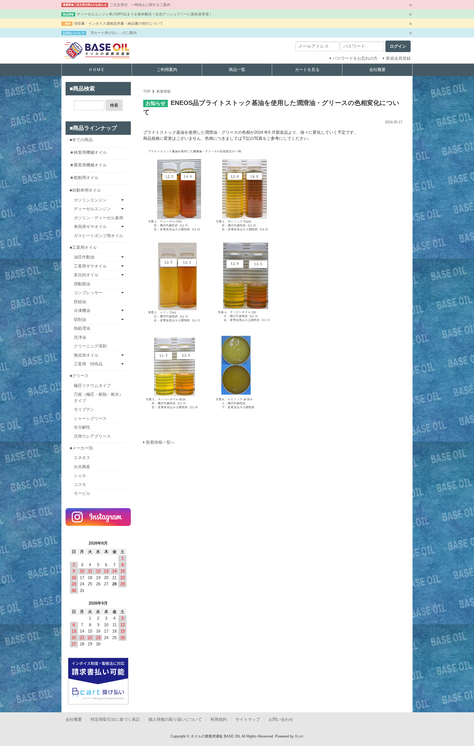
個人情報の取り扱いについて (175, 719)
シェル (80, 475)
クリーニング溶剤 (90, 346)
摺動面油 (82, 283)
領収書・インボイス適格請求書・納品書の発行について (118, 23)
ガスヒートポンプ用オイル (98, 235)
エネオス (82, 457)
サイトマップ (247, 719)
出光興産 (82, 466)
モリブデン (84, 409)
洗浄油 (80, 337)
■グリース (79, 375)
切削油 (80, 319)
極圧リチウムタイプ (92, 385)
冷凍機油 (82, 310)
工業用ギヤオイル (90, 266)
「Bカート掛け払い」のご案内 (112, 33)
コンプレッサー (88, 292)
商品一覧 (237, 69)
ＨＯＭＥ (96, 69)
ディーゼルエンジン (92, 208)
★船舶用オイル (84, 177)
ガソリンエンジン (90, 200)
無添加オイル (86, 355)
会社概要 (377, 69)
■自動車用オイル (85, 190)
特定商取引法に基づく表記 (115, 719)
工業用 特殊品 (88, 363)
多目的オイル (86, 274)
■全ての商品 (81, 139)
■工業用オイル (83, 247)
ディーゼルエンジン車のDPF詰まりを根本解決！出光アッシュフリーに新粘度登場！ (144, 14)
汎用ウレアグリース (92, 436)
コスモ (80, 484)
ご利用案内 (167, 69)
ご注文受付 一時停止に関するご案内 (140, 5)
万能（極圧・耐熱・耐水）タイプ (98, 397)
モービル (82, 493)
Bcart (299, 736)
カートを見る (307, 69)
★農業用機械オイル (88, 165)
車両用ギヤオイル (90, 226)
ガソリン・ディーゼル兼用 (98, 217)
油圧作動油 (84, 257)
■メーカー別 (81, 448)
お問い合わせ (281, 719)
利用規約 (218, 719)
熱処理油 (82, 328)
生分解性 (82, 427)
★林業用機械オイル (88, 152)
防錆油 (80, 301)
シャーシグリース (90, 418)
